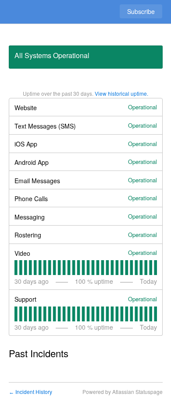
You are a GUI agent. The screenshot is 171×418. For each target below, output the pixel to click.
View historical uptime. (121, 93)
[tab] (16, 267)
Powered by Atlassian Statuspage (122, 391)
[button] (141, 11)
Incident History (30, 391)
